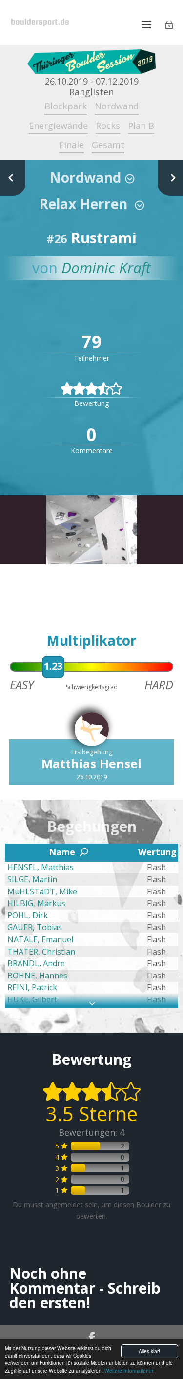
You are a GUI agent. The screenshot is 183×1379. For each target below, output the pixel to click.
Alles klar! (149, 1351)
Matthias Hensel (91, 763)
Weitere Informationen (129, 1370)
